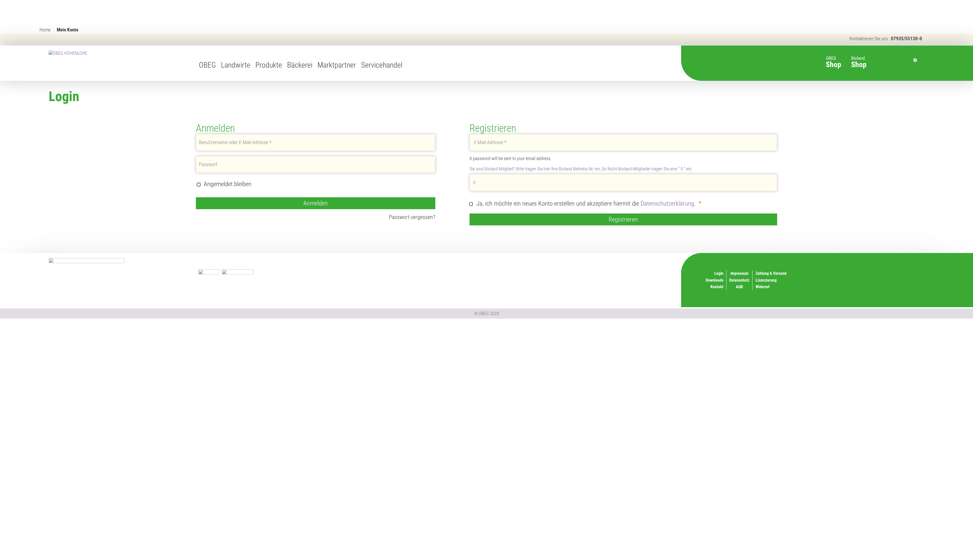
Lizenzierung (606, 272)
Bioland (859, 59)
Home (45, 30)
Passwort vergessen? (412, 217)
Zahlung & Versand (601, 286)
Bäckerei (299, 65)
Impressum (740, 273)
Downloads (714, 280)
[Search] (888, 63)
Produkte (268, 65)
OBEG (207, 65)
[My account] (899, 63)
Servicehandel (381, 65)
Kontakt (716, 286)
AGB (739, 286)
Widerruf (610, 279)
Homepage (410, 65)
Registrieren (623, 219)
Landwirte (235, 65)
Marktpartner (336, 65)
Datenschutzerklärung (667, 203)
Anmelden (315, 203)
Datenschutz (739, 280)
